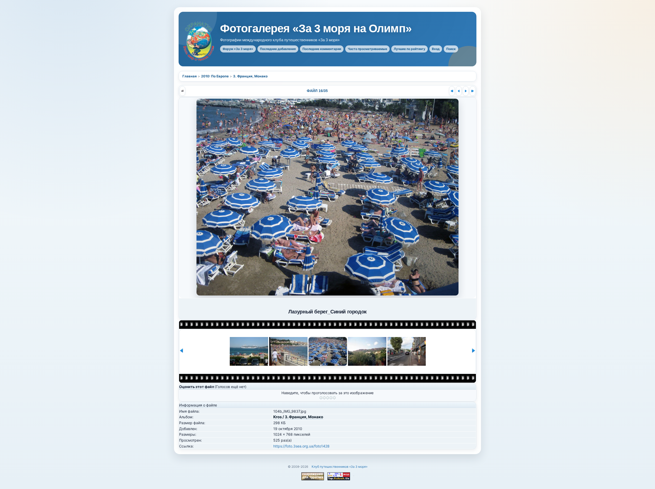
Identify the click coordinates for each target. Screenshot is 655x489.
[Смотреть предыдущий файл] (459, 91)
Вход (436, 49)
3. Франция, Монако (250, 76)
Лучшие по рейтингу (409, 49)
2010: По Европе (215, 76)
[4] (331, 398)
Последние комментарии (321, 49)
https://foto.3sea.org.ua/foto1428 (301, 446)
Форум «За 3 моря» (238, 49)
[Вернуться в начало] (452, 91)
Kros (277, 416)
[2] (324, 398)
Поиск (451, 49)
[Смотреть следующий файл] (465, 91)
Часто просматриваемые (367, 49)
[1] (321, 398)
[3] (327, 398)
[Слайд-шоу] (182, 91)
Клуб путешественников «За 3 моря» (339, 466)
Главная (189, 76)
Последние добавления (278, 49)
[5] (334, 398)
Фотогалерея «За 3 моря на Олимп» (315, 28)
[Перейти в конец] (472, 91)
